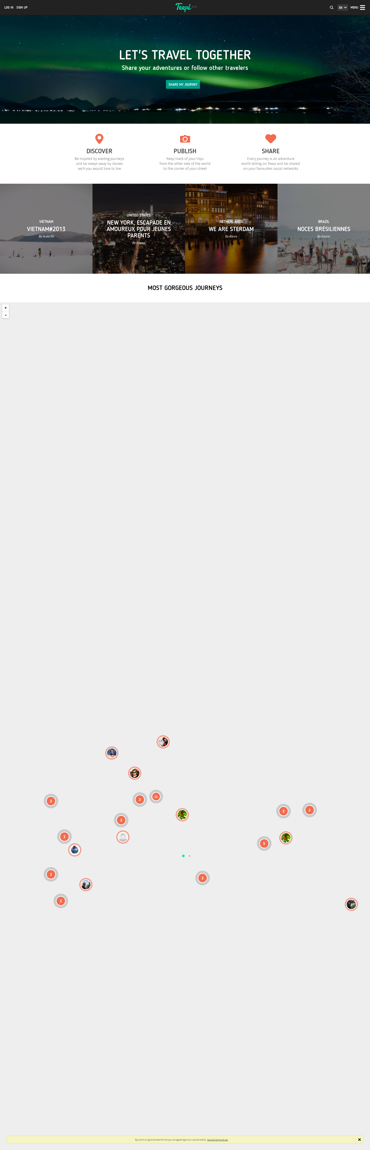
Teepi (185, 7)
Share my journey (183, 85)
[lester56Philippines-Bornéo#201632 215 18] (285, 838)
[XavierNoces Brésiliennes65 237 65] (86, 884)
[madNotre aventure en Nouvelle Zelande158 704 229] (351, 904)
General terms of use (217, 1139)
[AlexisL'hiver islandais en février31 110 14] (111, 753)
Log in (8, 7)
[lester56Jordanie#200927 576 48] (182, 814)
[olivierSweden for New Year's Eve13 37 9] (163, 742)
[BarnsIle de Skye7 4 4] (134, 773)
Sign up (21, 7)
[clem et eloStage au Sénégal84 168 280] (123, 837)
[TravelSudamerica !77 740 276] (74, 850)
